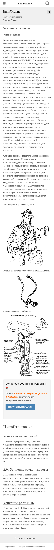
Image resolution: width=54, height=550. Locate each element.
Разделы (31, 538)
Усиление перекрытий (20, 436)
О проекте (20, 538)
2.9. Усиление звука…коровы (25, 469)
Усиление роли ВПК (18, 502)
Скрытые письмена (13, 547)
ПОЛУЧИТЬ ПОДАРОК (20, 407)
